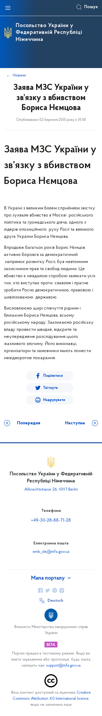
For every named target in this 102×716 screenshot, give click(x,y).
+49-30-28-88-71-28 (51, 520)
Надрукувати (54, 400)
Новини (19, 75)
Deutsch (55, 601)
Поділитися (53, 376)
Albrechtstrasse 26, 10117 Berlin (51, 489)
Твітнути (50, 388)
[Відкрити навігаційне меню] (7, 8)
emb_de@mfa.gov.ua (51, 552)
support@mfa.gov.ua (63, 666)
